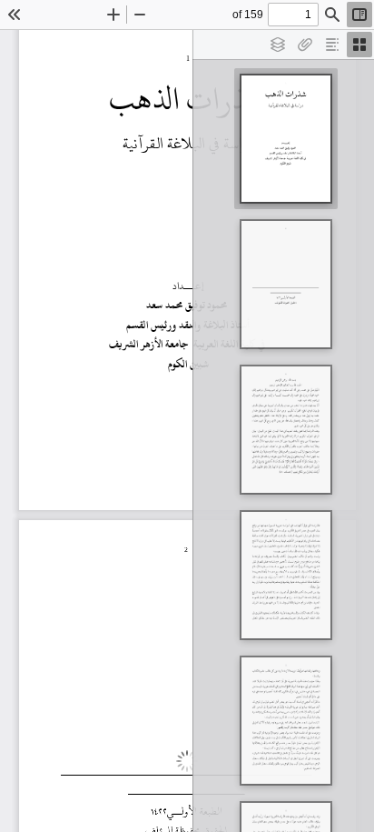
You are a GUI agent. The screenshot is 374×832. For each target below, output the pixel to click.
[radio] (359, 44)
